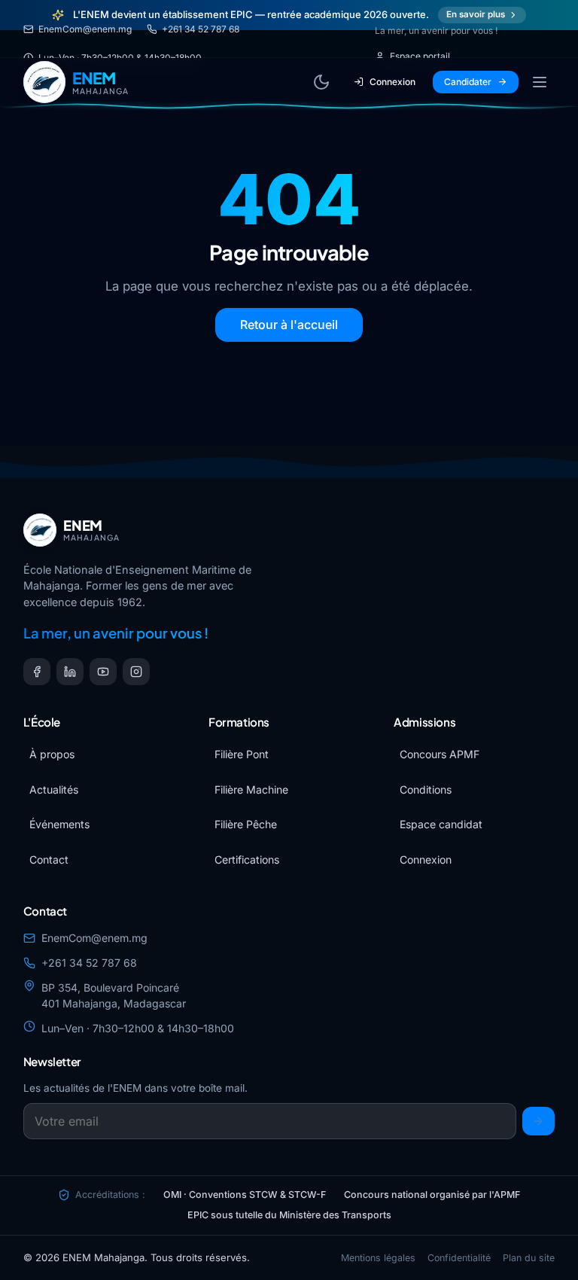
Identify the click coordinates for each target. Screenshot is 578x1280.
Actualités (53, 789)
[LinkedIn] (70, 671)
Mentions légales (378, 1257)
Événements (59, 824)
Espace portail (420, 56)
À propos (52, 754)
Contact (48, 859)
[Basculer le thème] (321, 82)
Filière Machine (251, 789)
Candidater (467, 81)
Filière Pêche (245, 824)
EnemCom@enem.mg (85, 29)
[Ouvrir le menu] (540, 82)
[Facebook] (36, 671)
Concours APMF (439, 754)
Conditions (426, 789)
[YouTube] (103, 671)
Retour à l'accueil (289, 324)
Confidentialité (459, 1257)
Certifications (246, 859)
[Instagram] (136, 671)
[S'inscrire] (538, 1121)
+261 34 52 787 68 (200, 29)
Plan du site (529, 1257)
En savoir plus (475, 14)
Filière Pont (241, 754)
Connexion (392, 81)
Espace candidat (441, 824)
